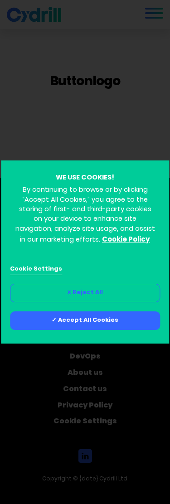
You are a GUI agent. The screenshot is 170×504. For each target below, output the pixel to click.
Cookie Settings (36, 269)
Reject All (88, 293)
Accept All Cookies (88, 320)
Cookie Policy (126, 240)
